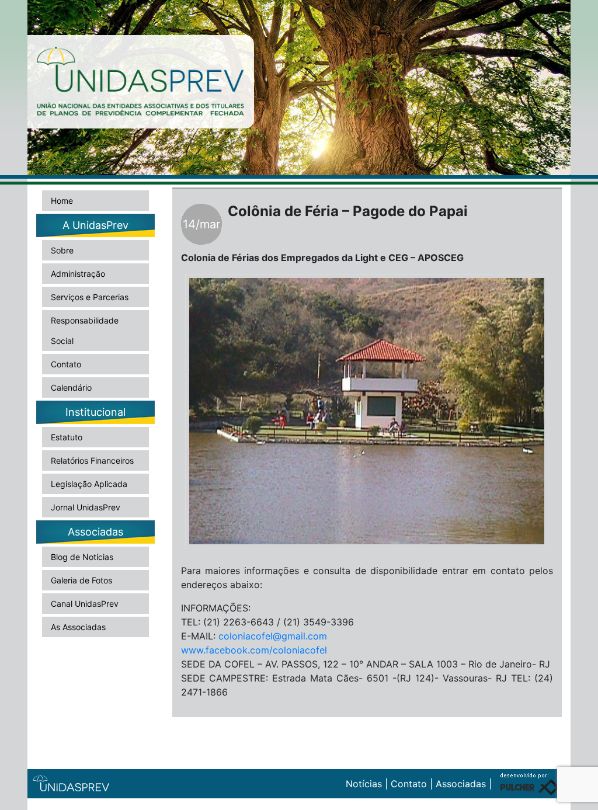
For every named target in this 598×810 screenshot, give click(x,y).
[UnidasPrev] (140, 80)
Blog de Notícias (82, 557)
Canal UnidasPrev (85, 604)
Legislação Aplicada (89, 484)
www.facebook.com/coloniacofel (254, 650)
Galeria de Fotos (81, 580)
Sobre (62, 250)
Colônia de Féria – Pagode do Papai (348, 211)
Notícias (364, 784)
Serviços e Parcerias (89, 297)
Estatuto (66, 437)
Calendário (71, 387)
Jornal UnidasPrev (85, 507)
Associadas (461, 784)
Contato (66, 364)
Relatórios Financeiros (92, 460)
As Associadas (78, 627)
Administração (78, 274)
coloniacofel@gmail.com (272, 636)
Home (62, 201)
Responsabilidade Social (85, 330)
